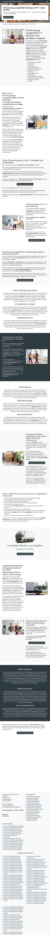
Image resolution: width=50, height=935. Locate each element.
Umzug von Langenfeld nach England (12, 833)
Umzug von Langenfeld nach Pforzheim (13, 921)
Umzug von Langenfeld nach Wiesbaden (13, 897)
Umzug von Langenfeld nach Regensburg (13, 907)
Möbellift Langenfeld (32, 820)
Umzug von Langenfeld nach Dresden (12, 865)
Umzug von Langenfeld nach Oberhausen (37, 876)
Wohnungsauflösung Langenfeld (35, 809)
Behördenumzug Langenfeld (34, 817)
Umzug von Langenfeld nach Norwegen (13, 827)
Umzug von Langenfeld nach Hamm (36, 884)
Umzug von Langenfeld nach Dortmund (13, 881)
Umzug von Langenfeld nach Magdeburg (37, 865)
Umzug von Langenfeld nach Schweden (13, 830)
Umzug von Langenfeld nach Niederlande (13, 840)
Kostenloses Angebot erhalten (25, 184)
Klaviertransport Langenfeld (34, 804)
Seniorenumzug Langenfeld (33, 807)
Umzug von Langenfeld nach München (12, 875)
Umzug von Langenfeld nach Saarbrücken (37, 882)
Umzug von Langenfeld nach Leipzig (12, 861)
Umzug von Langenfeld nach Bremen (12, 862)
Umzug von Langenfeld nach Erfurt (35, 875)
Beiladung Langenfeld (32, 818)
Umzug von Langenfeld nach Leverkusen (37, 895)
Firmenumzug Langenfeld (33, 801)
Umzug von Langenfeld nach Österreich (13, 843)
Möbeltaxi (33, 70)
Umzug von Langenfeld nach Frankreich (13, 841)
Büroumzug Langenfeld (32, 798)
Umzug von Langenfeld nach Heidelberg (37, 900)
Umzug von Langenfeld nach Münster (12, 892)
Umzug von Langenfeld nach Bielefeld (12, 890)
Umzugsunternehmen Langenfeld (12, 1)
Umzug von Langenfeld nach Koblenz (12, 932)
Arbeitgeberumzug (30, 228)
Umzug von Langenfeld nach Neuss (35, 903)
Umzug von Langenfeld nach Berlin (12, 856)
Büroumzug (31, 71)
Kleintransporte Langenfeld (33, 812)
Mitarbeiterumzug (30, 226)
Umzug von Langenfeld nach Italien (12, 838)
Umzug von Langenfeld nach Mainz (35, 872)
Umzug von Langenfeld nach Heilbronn (13, 917)
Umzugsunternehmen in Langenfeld (11, 587)
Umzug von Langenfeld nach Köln (11, 884)
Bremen (35, 232)
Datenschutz (5, 816)
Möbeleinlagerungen (33, 73)
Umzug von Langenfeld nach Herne (35, 901)
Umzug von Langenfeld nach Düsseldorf (13, 882)
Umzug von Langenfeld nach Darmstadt (37, 898)
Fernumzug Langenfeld (32, 799)
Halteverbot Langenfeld (32, 803)
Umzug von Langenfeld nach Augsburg (13, 878)
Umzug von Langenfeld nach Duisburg (12, 886)
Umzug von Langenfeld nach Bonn (11, 857)
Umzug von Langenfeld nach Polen (12, 829)
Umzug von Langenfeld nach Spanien (12, 847)
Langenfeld (33, 79)
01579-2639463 (8, 804)
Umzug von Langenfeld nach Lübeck (36, 873)
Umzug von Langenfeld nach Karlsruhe (13, 895)
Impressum (5, 814)
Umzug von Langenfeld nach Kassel (35, 879)
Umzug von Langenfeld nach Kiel (35, 861)
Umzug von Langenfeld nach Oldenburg (37, 892)
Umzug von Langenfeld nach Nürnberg (13, 876)
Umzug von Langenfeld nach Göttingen (13, 925)
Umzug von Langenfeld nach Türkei (12, 832)
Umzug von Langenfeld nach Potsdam (12, 867)
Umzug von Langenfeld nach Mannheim (13, 893)
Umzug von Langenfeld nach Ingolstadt (13, 910)
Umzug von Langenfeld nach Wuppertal (13, 889)
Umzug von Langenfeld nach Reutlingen (13, 927)
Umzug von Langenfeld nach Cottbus (12, 864)
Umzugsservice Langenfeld (33, 796)
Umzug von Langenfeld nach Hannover (13, 879)
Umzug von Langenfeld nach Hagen (35, 881)
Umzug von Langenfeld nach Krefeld (36, 870)
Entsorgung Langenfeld (32, 810)
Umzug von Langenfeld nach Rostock (36, 878)
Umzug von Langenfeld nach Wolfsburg (13, 922)
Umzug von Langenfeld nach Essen (12, 859)
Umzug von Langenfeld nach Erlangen (12, 933)
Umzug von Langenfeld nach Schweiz (12, 849)
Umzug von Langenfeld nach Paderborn (13, 908)
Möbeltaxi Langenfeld (32, 814)
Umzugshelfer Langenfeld (33, 815)
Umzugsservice (24, 24)
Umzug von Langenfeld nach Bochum (12, 887)
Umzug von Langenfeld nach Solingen (36, 897)
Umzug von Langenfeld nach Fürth (11, 914)
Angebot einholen (8, 17)
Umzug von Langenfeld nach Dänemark (13, 844)
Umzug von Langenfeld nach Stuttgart (12, 868)
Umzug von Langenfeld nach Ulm (11, 919)
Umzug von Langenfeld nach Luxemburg (13, 826)
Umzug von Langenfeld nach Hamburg (13, 870)
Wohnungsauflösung (33, 67)
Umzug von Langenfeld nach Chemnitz (36, 862)
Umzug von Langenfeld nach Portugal (12, 846)
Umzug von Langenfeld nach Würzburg (13, 916)
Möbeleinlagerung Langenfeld (34, 806)
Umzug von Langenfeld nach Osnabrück (37, 893)
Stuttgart (23, 390)
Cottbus (22, 320)
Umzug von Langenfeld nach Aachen (36, 859)
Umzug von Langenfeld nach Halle (35, 864)
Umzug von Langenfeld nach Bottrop (12, 924)
